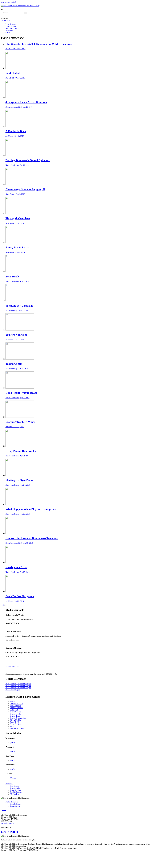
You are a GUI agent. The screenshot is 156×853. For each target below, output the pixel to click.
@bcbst (13, 742)
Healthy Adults (15, 714)
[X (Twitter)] (5, 832)
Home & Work (15, 790)
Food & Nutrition (16, 708)
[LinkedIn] (10, 832)
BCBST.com (5, 20)
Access (12, 702)
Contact (8, 32)
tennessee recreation (17, 728)
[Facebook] (2, 832)
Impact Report (10, 26)
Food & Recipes (16, 792)
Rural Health (14, 722)
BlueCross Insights (12, 28)
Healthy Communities (18, 718)
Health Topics (15, 788)
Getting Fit (14, 710)
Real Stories (14, 786)
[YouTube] (13, 832)
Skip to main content (8, 2)
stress (12, 726)
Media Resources (11, 802)
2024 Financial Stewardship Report (18, 686)
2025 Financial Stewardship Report (18, 684)
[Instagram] (8, 832)
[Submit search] (25, 13)
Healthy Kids (15, 716)
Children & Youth (16, 704)
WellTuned (9, 30)
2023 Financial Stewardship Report (18, 688)
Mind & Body (15, 794)
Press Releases (10, 24)
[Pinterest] (16, 832)
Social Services (15, 724)
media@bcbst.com (12, 666)
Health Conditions (16, 712)
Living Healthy (15, 720)
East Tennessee (15, 706)
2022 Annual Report (12, 690)
